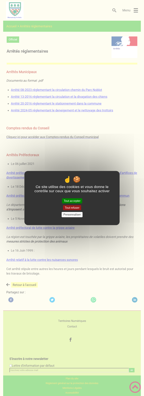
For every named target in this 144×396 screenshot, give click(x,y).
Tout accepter (72, 200)
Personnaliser (72, 214)
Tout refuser (72, 207)
